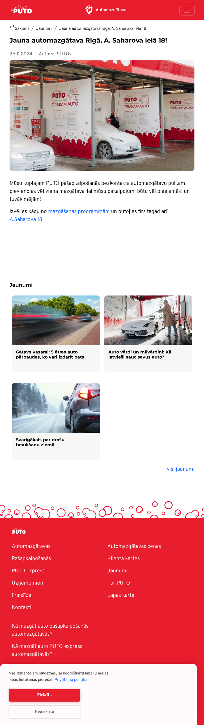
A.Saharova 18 (26, 219)
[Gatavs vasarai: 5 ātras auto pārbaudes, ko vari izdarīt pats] (56, 334)
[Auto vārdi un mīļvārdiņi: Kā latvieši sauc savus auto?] (148, 334)
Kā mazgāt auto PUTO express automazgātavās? (47, 650)
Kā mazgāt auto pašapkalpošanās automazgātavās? (50, 630)
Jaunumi (44, 28)
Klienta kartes (123, 558)
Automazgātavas (112, 10)
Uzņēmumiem (28, 583)
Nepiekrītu (44, 711)
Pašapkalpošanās (31, 558)
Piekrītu (44, 695)
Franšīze (21, 595)
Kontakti (21, 607)
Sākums (22, 28)
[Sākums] (22, 10)
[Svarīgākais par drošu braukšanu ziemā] (56, 421)
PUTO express (28, 571)
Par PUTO (118, 583)
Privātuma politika (70, 679)
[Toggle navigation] (187, 10)
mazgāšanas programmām (79, 211)
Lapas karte (120, 595)
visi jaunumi (180, 469)
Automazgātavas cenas (134, 546)
